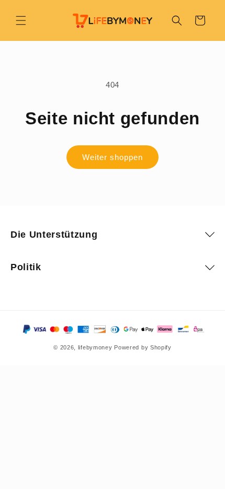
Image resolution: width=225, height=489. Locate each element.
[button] (20, 20)
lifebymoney (95, 347)
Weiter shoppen (112, 157)
